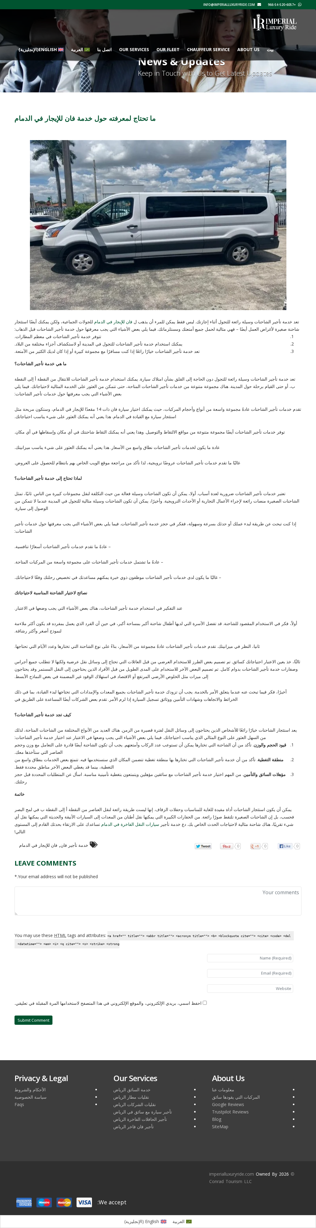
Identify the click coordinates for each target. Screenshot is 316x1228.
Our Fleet (168, 49)
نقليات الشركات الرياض (134, 1104)
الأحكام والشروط (30, 1090)
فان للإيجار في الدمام (38, 845)
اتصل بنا (104, 49)
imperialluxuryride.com (231, 1174)
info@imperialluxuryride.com (229, 4)
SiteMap (220, 1126)
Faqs (19, 1104)
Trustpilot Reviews (230, 1112)
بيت (270, 49)
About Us (248, 49)
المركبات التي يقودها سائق (236, 1097)
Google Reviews (228, 1104)
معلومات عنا (223, 1090)
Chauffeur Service (208, 49)
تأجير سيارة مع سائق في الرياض (142, 1112)
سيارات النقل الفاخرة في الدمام (130, 824)
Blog (216, 1119)
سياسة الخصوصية (31, 1097)
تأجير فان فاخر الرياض (133, 1126)
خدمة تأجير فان (74, 845)
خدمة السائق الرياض (132, 1090)
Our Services (134, 49)
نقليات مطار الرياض (131, 1097)
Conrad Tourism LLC (230, 1181)
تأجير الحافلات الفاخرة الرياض (140, 1119)
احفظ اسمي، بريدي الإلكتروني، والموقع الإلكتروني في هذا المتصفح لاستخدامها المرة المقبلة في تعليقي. (108, 1003)
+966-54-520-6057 (282, 4)
